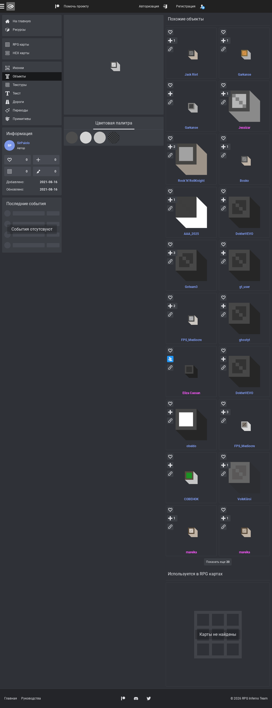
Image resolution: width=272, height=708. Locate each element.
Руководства (31, 698)
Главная (10, 698)
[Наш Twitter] (148, 698)
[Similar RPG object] (191, 53)
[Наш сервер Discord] (136, 698)
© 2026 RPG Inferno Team (249, 698)
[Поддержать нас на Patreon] (123, 698)
